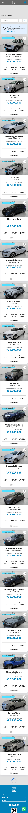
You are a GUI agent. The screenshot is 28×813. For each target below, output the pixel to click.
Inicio (2, 15)
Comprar (9, 15)
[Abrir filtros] (20, 20)
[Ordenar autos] (25, 20)
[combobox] (10, 20)
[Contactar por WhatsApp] (24, 809)
